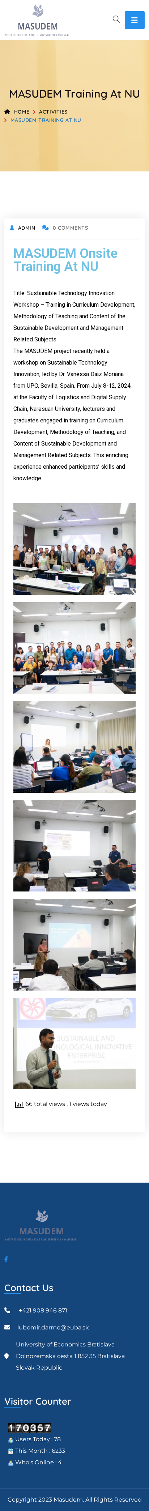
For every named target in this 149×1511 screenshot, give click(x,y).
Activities (53, 111)
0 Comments (70, 228)
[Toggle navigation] (135, 20)
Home (22, 111)
